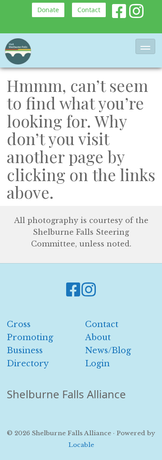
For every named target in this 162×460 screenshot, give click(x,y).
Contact (88, 9)
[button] (145, 46)
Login (97, 364)
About (98, 337)
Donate (48, 9)
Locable (81, 445)
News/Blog (108, 350)
